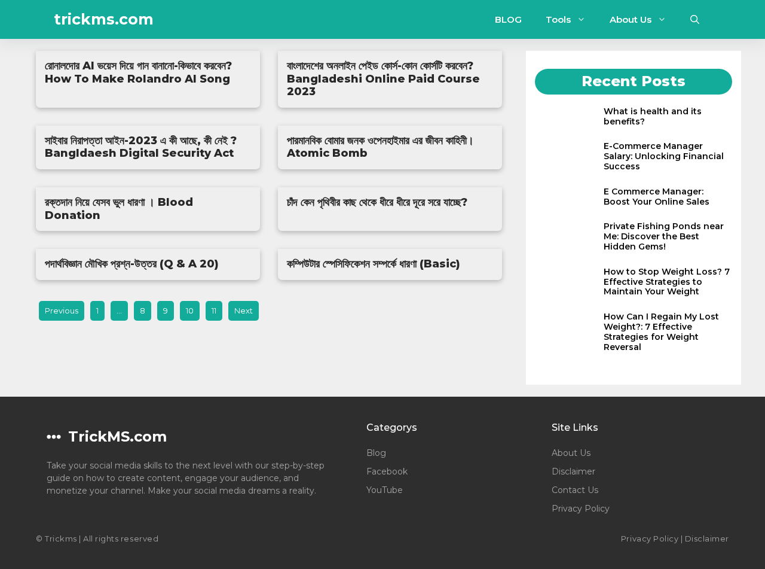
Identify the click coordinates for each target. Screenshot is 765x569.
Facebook (387, 471)
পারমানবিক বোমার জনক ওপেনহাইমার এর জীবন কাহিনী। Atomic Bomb (380, 147)
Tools (558, 19)
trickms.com (104, 19)
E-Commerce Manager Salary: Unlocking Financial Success (664, 156)
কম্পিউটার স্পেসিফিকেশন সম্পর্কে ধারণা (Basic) (373, 263)
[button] (694, 19)
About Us (630, 19)
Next (243, 310)
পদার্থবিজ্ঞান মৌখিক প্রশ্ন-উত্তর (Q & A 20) (132, 263)
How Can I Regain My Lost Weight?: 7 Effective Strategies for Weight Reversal (661, 331)
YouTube (384, 490)
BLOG (508, 19)
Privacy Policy (581, 508)
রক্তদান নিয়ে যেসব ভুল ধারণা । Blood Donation (119, 209)
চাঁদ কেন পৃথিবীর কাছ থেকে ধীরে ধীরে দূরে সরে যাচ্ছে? (377, 202)
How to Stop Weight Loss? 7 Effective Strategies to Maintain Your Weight (667, 281)
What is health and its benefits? (653, 116)
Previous (61, 310)
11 (214, 310)
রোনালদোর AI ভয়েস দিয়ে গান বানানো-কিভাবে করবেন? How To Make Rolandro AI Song (138, 72)
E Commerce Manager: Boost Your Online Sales (656, 196)
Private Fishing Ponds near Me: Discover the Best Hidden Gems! (664, 236)
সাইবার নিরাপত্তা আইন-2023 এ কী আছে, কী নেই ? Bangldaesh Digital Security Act (141, 147)
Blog (376, 453)
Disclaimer (573, 471)
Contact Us (575, 490)
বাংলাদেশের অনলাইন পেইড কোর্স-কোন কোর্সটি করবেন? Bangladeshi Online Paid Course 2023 (383, 78)
